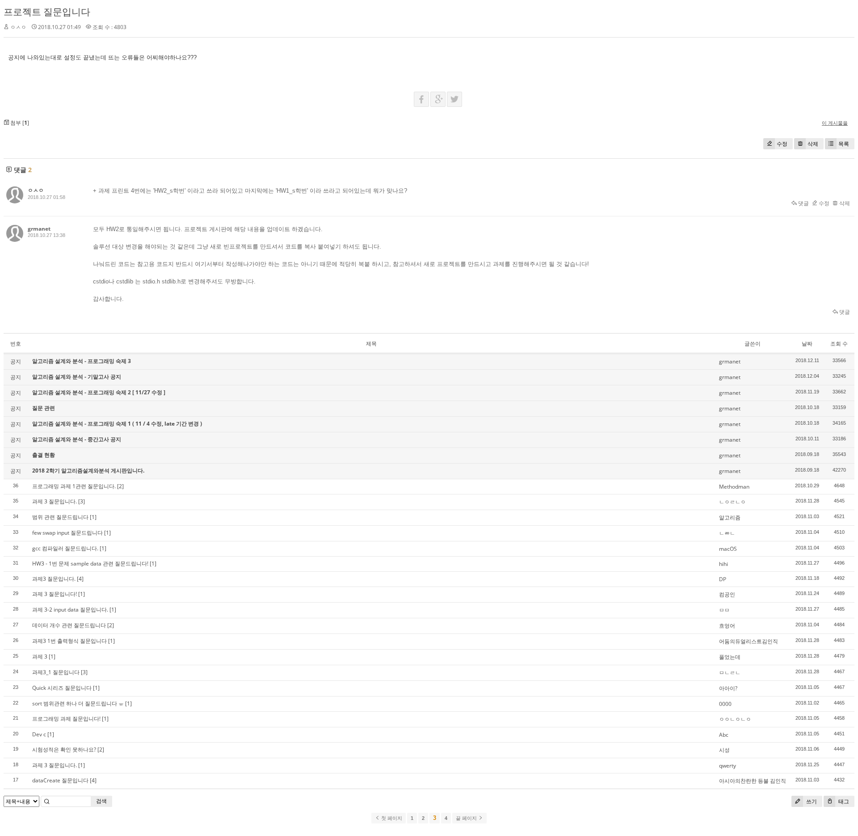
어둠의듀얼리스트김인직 (748, 641)
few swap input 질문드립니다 (67, 532)
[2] (120, 486)
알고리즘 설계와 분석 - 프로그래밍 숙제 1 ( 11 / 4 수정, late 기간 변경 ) (117, 423)
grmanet (39, 228)
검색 (101, 801)
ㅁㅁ (724, 610)
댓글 (803, 203)
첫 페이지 (391, 818)
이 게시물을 (835, 122)
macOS (728, 549)
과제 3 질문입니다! (54, 594)
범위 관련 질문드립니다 (60, 517)
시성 (724, 750)
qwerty (727, 765)
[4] (80, 579)
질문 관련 (43, 408)
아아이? (728, 688)
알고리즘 (729, 517)
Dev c (39, 734)
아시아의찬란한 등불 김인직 (752, 781)
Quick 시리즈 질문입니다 (62, 688)
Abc (723, 735)
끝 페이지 (467, 818)
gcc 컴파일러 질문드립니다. (65, 548)
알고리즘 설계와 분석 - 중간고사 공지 (76, 439)
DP (722, 579)
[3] (81, 501)
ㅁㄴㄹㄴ (729, 672)
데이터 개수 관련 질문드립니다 (69, 625)
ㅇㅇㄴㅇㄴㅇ (735, 719)
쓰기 (811, 801)
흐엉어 (727, 625)
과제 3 (39, 656)
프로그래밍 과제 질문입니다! (66, 718)
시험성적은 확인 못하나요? (64, 749)
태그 (843, 801)
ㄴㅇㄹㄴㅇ (732, 502)
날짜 (807, 343)
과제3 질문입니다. (54, 579)
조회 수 (839, 343)
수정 (782, 144)
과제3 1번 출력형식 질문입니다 (69, 641)
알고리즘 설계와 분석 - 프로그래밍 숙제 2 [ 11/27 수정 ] (98, 392)
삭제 (813, 144)
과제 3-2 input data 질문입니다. (70, 609)
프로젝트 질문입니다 (47, 11)
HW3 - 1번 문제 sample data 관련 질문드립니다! (90, 563)
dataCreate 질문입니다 (60, 780)
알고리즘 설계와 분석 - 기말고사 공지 (76, 376)
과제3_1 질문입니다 (56, 672)
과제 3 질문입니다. (54, 501)
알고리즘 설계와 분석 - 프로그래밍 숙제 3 (81, 361)
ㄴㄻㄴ (727, 533)
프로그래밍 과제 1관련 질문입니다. (74, 486)
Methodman (734, 486)
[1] (93, 517)
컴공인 (727, 594)
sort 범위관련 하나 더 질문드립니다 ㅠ (78, 703)
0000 (725, 704)
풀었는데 (729, 657)
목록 (843, 144)
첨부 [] (19, 123)
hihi (723, 564)
